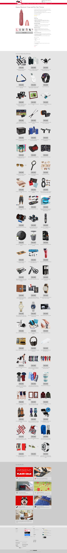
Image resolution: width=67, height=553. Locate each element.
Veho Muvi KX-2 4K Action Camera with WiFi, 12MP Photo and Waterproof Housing (21, 105)
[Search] (42, 1)
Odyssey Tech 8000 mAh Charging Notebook (33, 192)
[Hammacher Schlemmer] (18, 542)
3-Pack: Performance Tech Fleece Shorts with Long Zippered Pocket (46, 439)
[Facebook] (33, 541)
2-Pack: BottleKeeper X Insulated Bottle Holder (21, 421)
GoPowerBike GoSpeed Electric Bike (33, 279)
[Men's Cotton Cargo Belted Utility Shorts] (21, 205)
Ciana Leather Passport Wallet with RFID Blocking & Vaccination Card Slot (33, 298)
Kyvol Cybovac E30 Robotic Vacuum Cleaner (21, 245)
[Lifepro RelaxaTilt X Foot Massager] (21, 223)
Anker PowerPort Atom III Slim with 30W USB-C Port (46, 350)
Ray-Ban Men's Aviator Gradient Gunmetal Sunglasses (21, 175)
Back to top (33, 526)
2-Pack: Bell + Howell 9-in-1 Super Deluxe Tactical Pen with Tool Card (21, 439)
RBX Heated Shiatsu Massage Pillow (33, 156)
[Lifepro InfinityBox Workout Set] (33, 205)
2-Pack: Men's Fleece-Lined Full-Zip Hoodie (45, 404)
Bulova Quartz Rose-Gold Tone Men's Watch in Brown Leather (45, 298)
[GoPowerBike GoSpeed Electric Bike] (33, 275)
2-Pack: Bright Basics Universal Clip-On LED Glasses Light (45, 421)
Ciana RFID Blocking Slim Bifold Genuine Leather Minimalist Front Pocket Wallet (21, 298)
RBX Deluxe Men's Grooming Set (45, 156)
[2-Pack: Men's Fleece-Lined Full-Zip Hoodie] (45, 400)
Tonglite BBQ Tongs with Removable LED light (33, 123)
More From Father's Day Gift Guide (23, 53)
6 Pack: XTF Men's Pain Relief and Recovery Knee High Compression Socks (33, 368)
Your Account (42, 3)
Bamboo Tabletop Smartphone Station (21, 350)
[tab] (17, 29)
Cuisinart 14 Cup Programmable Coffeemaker (45, 279)
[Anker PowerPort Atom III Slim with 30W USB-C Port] (45, 346)
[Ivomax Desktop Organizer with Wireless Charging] (21, 258)
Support (46, 3)
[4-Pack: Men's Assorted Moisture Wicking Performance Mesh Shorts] (33, 382)
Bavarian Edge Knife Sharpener (45, 332)
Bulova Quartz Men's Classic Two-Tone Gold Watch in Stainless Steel (21, 316)
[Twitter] (35, 541)
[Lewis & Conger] (25, 542)
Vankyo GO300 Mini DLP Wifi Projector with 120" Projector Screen (21, 123)
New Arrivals (31, 3)
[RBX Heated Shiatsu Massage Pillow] (33, 153)
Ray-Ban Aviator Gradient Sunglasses (33, 455)
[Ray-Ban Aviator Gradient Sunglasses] (33, 452)
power (48, 0)
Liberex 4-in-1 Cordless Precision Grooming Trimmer (45, 227)
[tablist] (24, 29)
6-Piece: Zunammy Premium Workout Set (21, 368)
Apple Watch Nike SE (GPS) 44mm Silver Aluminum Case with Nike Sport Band (45, 456)
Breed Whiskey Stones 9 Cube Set (46, 315)
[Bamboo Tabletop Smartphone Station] (21, 346)
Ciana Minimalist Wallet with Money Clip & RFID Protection (21, 456)
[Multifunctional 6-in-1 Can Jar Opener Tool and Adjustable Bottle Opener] (45, 188)
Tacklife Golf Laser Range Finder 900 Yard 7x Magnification (45, 123)
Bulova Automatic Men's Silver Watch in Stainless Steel (33, 316)
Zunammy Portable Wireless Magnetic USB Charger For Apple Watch (33, 87)
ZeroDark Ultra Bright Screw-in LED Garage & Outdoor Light (46, 70)
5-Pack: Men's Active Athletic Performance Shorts (45, 368)
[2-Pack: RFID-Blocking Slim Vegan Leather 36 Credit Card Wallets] (33, 400)
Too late (24, 32)
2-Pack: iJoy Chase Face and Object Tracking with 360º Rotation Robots (33, 421)
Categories (24, 3)
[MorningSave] (25, 544)
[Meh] (18, 544)
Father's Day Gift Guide (21, 5)
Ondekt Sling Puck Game (45, 174)
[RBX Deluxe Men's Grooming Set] (45, 153)
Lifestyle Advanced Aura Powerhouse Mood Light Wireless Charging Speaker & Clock (45, 209)
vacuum (46, 0)
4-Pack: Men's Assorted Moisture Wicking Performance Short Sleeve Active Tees (21, 386)
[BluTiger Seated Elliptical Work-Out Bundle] (33, 329)
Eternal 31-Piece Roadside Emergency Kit (33, 439)
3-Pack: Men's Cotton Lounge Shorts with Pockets (21, 404)
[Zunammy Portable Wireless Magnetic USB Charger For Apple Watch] (33, 83)
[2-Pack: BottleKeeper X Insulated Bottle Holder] (21, 417)
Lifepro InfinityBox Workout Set (33, 208)
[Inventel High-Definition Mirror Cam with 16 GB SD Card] (33, 258)
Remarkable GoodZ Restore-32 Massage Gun (45, 140)
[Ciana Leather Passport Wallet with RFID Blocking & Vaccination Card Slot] (33, 293)
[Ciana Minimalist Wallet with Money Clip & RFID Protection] (21, 452)
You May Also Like (20, 464)
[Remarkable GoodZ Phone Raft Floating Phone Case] (21, 153)
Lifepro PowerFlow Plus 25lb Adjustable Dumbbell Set (33, 227)
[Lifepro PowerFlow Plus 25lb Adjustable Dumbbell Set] (33, 223)
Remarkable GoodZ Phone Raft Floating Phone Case (21, 157)
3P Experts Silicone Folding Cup (45, 385)
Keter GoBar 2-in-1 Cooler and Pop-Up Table (33, 245)
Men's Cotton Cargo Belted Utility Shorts (21, 209)
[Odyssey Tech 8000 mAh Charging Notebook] (33, 188)
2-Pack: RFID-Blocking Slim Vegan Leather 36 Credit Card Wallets (33, 404)
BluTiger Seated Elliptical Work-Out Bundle (33, 333)
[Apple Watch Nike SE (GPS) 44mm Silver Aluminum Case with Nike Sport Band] (45, 452)
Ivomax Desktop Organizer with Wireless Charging (21, 262)
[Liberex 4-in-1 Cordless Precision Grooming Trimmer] (45, 223)
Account (25, 528)
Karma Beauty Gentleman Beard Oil (45, 244)
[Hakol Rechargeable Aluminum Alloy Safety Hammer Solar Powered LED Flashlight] (21, 275)
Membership (38, 3)
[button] (16, 3)
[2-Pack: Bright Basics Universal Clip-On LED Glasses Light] (45, 417)
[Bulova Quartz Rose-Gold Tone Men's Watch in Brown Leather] (45, 293)
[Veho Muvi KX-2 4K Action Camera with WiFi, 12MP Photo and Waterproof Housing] (21, 100)
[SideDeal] (18, 546)
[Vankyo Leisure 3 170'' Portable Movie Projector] (45, 100)
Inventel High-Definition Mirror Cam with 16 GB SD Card (33, 262)
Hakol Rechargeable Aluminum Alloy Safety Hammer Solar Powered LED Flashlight (21, 280)
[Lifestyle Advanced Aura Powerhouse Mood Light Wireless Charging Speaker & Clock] (45, 205)
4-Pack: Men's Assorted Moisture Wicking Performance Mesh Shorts (33, 386)
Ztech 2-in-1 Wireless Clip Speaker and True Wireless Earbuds (33, 70)
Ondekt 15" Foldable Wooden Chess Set (21, 192)
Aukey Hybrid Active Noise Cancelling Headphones (33, 350)
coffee (44, 0)
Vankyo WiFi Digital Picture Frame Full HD (33, 104)
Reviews (43, 528)
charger (50, 0)
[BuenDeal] (25, 546)
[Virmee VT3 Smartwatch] (45, 83)
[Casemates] (22, 547)
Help (34, 528)
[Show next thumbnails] (33, 29)
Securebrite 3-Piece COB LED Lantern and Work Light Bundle (33, 140)
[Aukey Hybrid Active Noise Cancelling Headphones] (33, 346)
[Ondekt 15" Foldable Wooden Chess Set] (21, 188)
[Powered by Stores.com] (33, 550)
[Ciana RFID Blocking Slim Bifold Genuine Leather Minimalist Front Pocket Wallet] (21, 293)
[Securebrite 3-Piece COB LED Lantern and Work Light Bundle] (33, 136)
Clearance (35, 3)
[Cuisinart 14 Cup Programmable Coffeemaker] (45, 275)
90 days (35, 46)
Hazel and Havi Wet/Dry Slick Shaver (45, 261)
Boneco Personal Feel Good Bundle (21, 332)
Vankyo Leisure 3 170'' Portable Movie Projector (45, 104)
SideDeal (17, 5)
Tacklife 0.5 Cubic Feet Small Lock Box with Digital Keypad (21, 140)
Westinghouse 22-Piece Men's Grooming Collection (21, 70)
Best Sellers (28, 3)
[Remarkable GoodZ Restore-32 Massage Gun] (45, 136)
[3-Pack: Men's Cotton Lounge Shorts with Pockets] (21, 400)
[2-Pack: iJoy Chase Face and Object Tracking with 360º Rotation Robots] (33, 417)
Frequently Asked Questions (36, 529)
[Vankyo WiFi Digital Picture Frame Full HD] (33, 100)
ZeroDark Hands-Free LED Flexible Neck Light (21, 87)
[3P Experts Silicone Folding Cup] (45, 382)
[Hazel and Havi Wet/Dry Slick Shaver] (45, 258)
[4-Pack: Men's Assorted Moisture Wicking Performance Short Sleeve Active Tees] (21, 382)
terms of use (31, 536)
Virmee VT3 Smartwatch (45, 86)
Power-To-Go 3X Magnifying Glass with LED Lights (33, 175)
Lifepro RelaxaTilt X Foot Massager (21, 227)
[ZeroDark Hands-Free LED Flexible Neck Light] (21, 83)
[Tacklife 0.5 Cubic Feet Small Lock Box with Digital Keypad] (21, 136)
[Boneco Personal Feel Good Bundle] (21, 329)
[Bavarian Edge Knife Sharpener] (45, 329)
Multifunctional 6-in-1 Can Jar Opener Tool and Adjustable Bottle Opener (45, 192)
